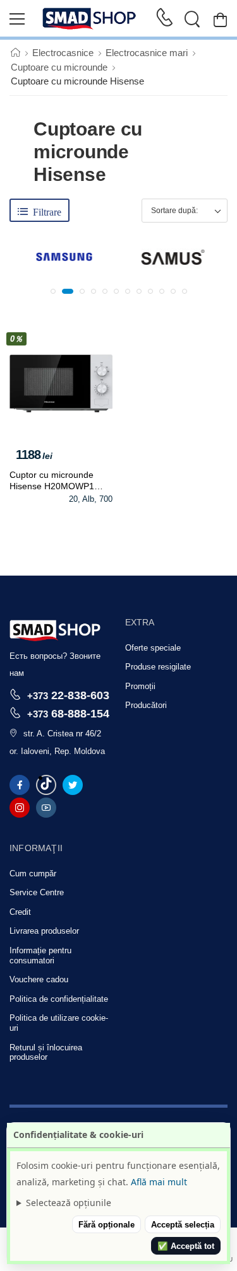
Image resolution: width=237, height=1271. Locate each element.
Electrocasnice (63, 52)
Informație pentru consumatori (40, 955)
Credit (20, 912)
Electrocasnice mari (147, 52)
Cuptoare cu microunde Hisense (77, 81)
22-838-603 (68, 695)
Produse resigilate (158, 666)
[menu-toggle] (17, 18)
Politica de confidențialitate (58, 999)
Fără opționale (106, 1224)
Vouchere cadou (38, 979)
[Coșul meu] (220, 19)
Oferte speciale (153, 648)
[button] (53, 291)
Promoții (140, 686)
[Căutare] (192, 19)
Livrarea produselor (44, 931)
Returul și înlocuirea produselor (45, 1052)
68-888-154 (68, 713)
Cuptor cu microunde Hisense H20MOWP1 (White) (51, 486)
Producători (146, 705)
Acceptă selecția (182, 1224)
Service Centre (36, 892)
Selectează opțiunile (68, 1203)
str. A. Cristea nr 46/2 (62, 733)
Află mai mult (159, 1182)
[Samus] (173, 257)
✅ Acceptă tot (185, 1246)
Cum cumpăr (32, 873)
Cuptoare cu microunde (59, 67)
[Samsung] (63, 257)
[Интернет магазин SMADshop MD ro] (89, 19)
